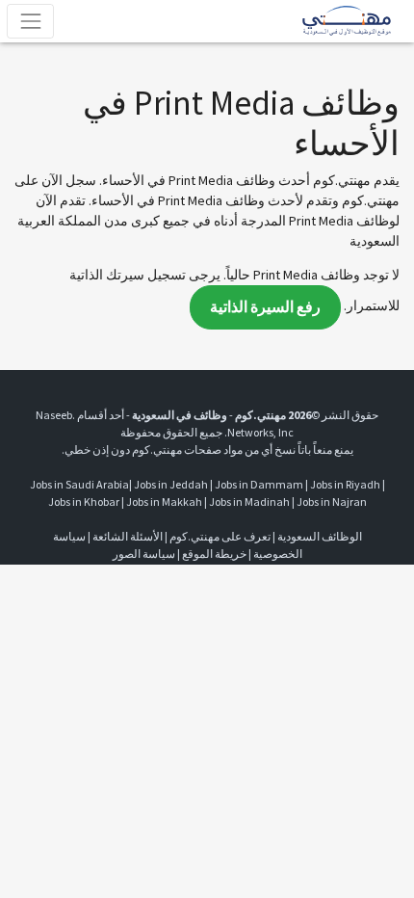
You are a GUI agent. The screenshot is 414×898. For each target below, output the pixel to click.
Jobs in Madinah (249, 501)
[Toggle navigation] (30, 21)
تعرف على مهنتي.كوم (219, 536)
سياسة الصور (144, 553)
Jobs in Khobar (83, 501)
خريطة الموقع (214, 553)
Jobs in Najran (332, 501)
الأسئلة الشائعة (127, 536)
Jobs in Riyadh (345, 484)
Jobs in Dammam (259, 484)
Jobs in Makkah (164, 501)
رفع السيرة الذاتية (265, 307)
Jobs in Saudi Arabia (79, 484)
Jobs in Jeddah (171, 484)
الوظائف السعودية (319, 536)
